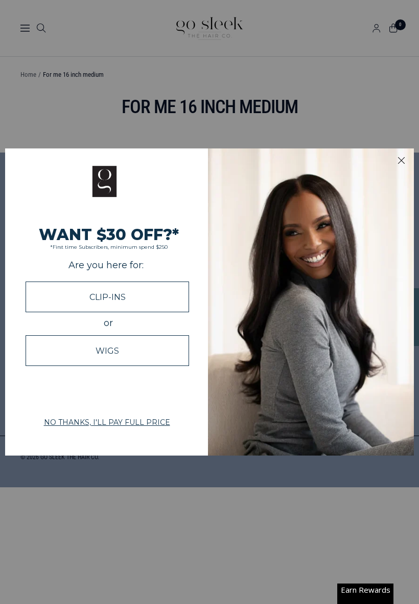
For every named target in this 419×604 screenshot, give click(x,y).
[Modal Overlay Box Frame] (209, 302)
